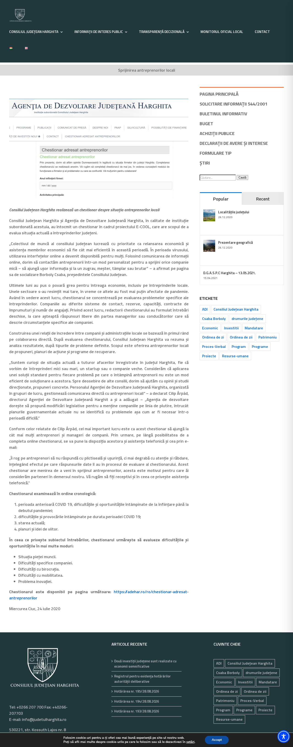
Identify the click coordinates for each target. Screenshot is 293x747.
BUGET (206, 123)
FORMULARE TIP (215, 153)
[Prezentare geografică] (209, 243)
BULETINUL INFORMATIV (223, 113)
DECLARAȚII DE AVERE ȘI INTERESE (234, 143)
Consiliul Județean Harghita (236, 309)
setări (190, 742)
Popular (220, 198)
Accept (217, 740)
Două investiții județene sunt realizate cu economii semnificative (145, 664)
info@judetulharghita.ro (44, 719)
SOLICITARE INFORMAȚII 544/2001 (233, 103)
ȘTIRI (205, 162)
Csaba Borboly (214, 318)
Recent (263, 198)
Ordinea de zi (213, 337)
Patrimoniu (267, 337)
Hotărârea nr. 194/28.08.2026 (136, 701)
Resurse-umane (235, 356)
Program (239, 346)
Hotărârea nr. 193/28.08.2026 (136, 711)
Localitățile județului (233, 212)
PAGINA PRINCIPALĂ (219, 93)
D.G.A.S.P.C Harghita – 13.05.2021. (229, 273)
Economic (210, 328)
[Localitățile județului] (209, 212)
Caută (242, 177)
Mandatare (254, 328)
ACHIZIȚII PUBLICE (217, 133)
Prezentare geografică (235, 242)
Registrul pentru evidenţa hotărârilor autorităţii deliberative (142, 679)
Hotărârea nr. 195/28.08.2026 (136, 691)
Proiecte (209, 356)
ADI (205, 309)
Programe (260, 346)
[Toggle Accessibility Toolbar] (284, 736)
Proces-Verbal (214, 346)
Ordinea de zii (241, 337)
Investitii (231, 328)
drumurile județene (247, 318)
